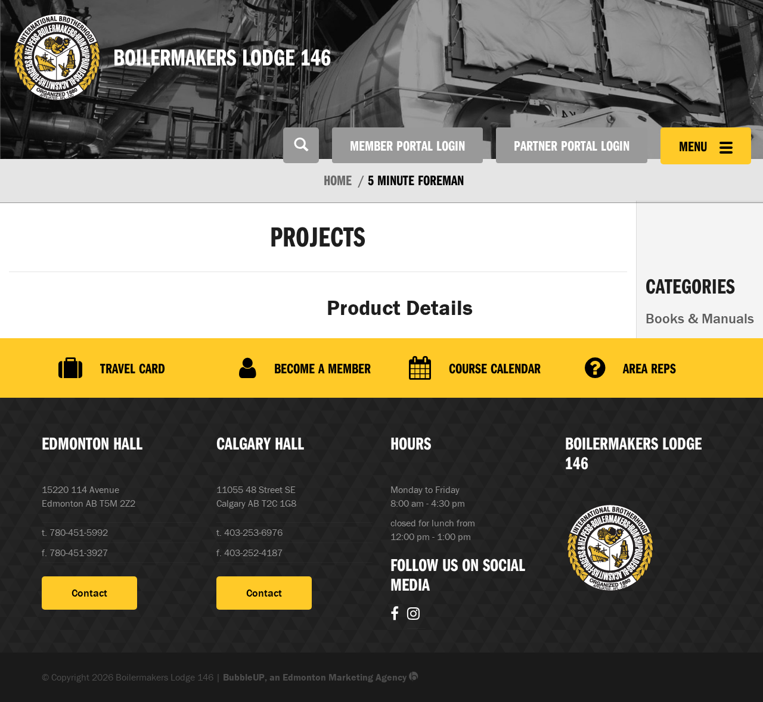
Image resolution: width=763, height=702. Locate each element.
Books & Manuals (700, 318)
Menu (695, 146)
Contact (89, 593)
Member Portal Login (407, 145)
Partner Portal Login (571, 145)
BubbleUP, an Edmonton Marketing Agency (316, 677)
